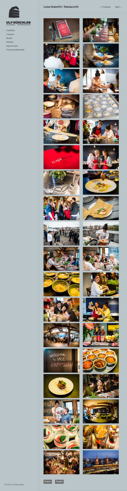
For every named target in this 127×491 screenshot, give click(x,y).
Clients (9, 42)
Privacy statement (15, 49)
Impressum (12, 46)
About (9, 38)
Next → (118, 7)
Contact (10, 34)
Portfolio (10, 30)
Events (48, 481)
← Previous (105, 7)
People (59, 481)
